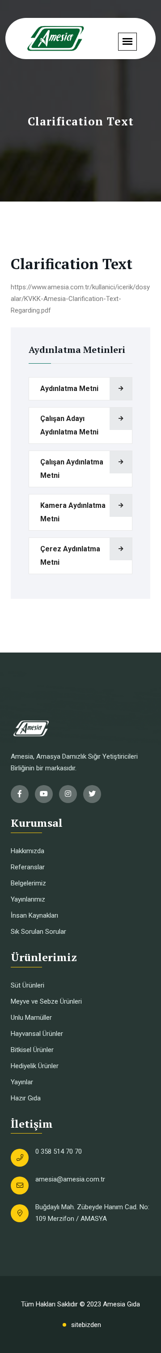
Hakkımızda (27, 851)
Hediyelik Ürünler (35, 1066)
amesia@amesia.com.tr (70, 1179)
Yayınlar (22, 1082)
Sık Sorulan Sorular (38, 932)
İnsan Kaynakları (34, 915)
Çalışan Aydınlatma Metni (71, 469)
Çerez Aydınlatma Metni (70, 556)
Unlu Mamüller (31, 1018)
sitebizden (86, 1325)
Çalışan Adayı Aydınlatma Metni (69, 425)
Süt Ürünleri (27, 985)
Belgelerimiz (28, 883)
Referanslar (28, 867)
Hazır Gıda (26, 1098)
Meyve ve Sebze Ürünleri (46, 1001)
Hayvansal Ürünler (37, 1034)
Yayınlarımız (28, 899)
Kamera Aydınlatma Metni (73, 512)
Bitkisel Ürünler (32, 1050)
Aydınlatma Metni (69, 388)
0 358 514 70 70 (58, 1151)
